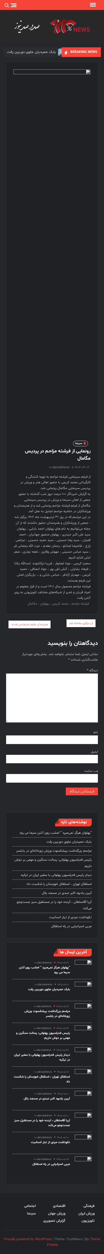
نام (96, 732)
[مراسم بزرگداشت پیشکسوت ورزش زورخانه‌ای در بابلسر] (83, 1012)
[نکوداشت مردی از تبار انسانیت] (83, 1143)
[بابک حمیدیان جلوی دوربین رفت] (83, 990)
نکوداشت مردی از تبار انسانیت (70, 917)
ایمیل (94, 751)
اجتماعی (30, 1206)
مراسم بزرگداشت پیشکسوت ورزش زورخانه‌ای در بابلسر (54, 850)
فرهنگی (89, 1206)
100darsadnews (59, 467)
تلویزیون (88, 1220)
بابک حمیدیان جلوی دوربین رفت (31, 52)
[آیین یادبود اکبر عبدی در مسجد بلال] (83, 1099)
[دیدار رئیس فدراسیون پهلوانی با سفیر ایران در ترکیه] (83, 1055)
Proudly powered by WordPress (28, 1239)
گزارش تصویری (54, 1220)
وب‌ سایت (91, 771)
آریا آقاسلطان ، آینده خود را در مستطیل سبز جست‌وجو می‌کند (54, 905)
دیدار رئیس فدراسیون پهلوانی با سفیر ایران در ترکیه (56, 875)
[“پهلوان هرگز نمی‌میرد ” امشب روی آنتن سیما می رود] (83, 968)
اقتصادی (59, 1206)
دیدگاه (92, 670)
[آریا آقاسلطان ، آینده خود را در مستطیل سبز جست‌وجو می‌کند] (83, 1121)
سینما (78, 443)
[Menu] (92, 5)
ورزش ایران (86, 1213)
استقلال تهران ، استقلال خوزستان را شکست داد (59, 884)
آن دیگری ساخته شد (81, 623)
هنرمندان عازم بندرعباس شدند (29, 624)
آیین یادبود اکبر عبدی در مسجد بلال (67, 893)
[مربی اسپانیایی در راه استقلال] (83, 1165)
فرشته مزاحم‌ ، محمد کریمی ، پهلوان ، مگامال (58, 603)
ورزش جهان (56, 1213)
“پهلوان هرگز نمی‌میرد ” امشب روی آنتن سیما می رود (55, 832)
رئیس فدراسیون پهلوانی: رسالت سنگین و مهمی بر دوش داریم (53, 862)
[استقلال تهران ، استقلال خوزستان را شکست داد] (83, 1077)
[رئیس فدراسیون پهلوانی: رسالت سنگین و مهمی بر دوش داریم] (83, 1033)
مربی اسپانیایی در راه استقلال (71, 926)
